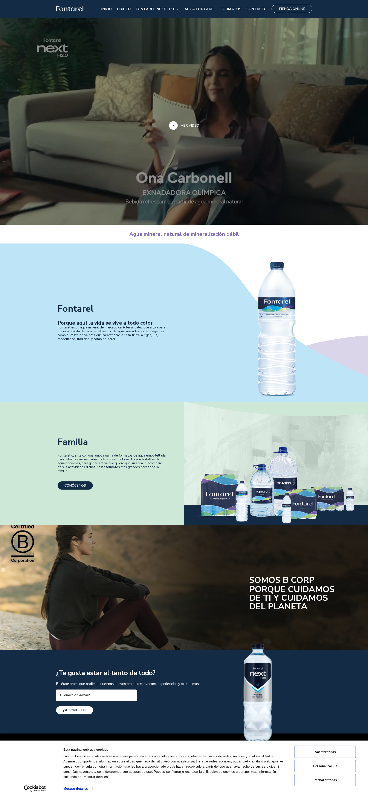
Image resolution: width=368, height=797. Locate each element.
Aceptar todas (325, 752)
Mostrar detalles (75, 788)
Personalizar (322, 766)
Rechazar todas (325, 780)
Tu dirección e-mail (75, 695)
